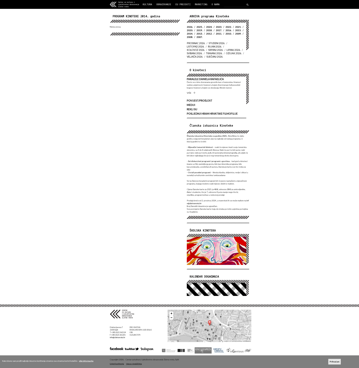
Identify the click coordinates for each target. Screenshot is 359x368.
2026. (190, 26)
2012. (209, 33)
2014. (190, 33)
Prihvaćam (334, 361)
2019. (199, 30)
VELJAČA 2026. (195, 56)
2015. (238, 30)
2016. (228, 30)
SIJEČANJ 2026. (214, 56)
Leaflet (226, 341)
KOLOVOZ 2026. (196, 49)
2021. (238, 26)
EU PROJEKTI (183, 4)
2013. (199, 33)
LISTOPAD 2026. (195, 46)
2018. (209, 30)
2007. (199, 37)
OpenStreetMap (236, 341)
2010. (228, 33)
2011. (219, 33)
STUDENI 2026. (217, 43)
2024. (209, 26)
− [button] (171, 317)
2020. (190, 30)
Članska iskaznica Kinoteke (211, 125)
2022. (228, 26)
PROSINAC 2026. (196, 43)
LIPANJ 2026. (234, 49)
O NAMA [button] (216, 4)
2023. (219, 26)
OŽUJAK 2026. (234, 53)
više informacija (86, 361)
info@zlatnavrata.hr (117, 337)
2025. (199, 26)
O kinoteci (198, 70)
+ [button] (171, 313)
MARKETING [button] (201, 4)
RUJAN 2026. (215, 46)
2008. (190, 37)
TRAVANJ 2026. (214, 53)
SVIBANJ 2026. (194, 53)
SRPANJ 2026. (215, 49)
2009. (238, 33)
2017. (219, 30)
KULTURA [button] (147, 4)
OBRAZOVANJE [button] (163, 4)
